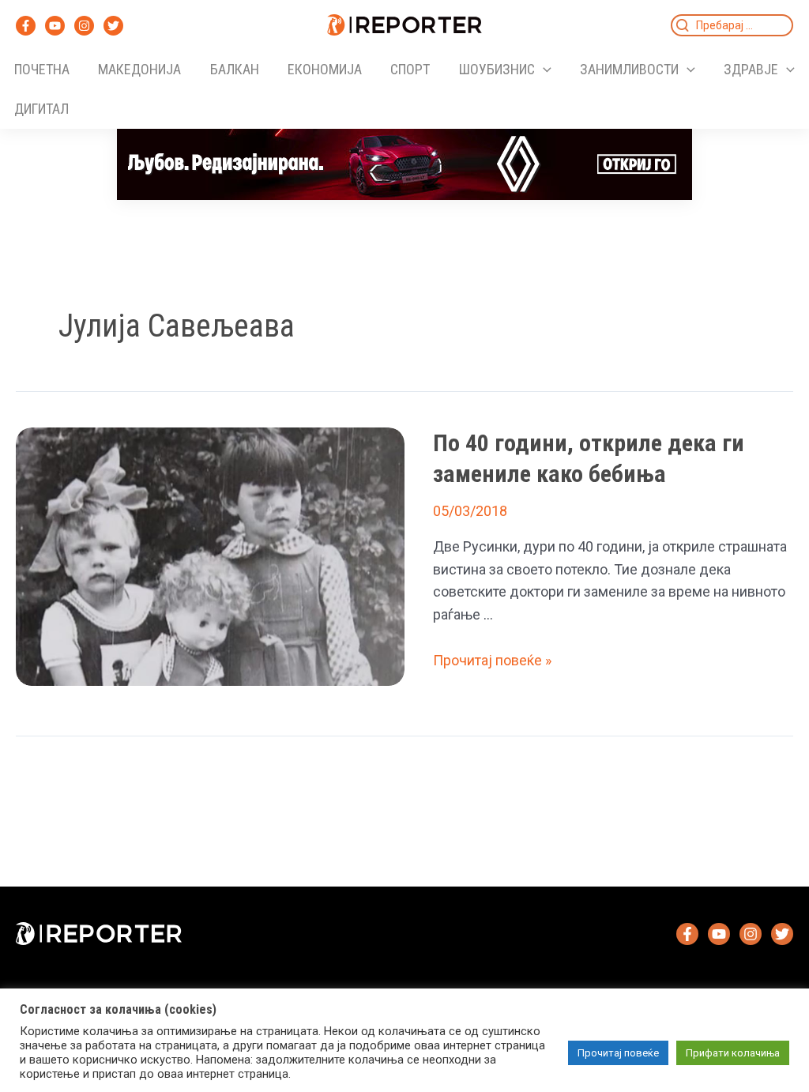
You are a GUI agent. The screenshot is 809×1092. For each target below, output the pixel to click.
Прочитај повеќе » (492, 660)
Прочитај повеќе (618, 1053)
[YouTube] (55, 26)
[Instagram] (84, 26)
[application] (543, 69)
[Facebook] (26, 26)
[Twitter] (113, 26)
